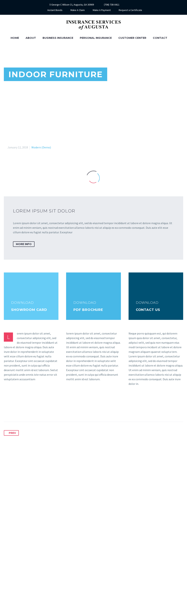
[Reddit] (41, 410)
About (31, 38)
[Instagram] (139, 4)
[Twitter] (14, 410)
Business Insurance (58, 38)
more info (24, 244)
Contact (160, 38)
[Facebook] (134, 4)
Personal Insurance (96, 38)
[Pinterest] (20, 410)
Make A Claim (77, 10)
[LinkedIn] (34, 410)
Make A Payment (102, 10)
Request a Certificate (130, 10)
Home (15, 38)
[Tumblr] (27, 410)
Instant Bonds (54, 10)
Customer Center (132, 38)
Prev (12, 433)
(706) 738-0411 (111, 4)
